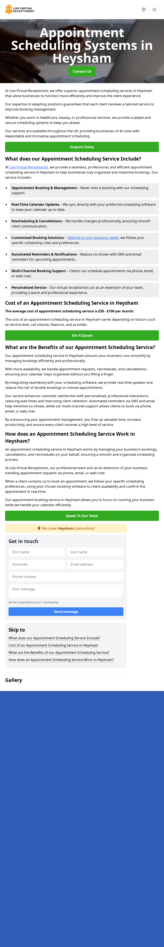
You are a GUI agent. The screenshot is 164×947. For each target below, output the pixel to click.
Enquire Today (82, 147)
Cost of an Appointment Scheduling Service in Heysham (53, 645)
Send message (66, 611)
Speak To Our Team (82, 515)
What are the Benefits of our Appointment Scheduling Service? (59, 652)
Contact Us (82, 71)
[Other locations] (143, 9)
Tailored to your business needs (93, 237)
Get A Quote (82, 335)
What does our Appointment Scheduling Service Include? (54, 638)
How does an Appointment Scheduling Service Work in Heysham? (61, 659)
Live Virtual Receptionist (28, 167)
